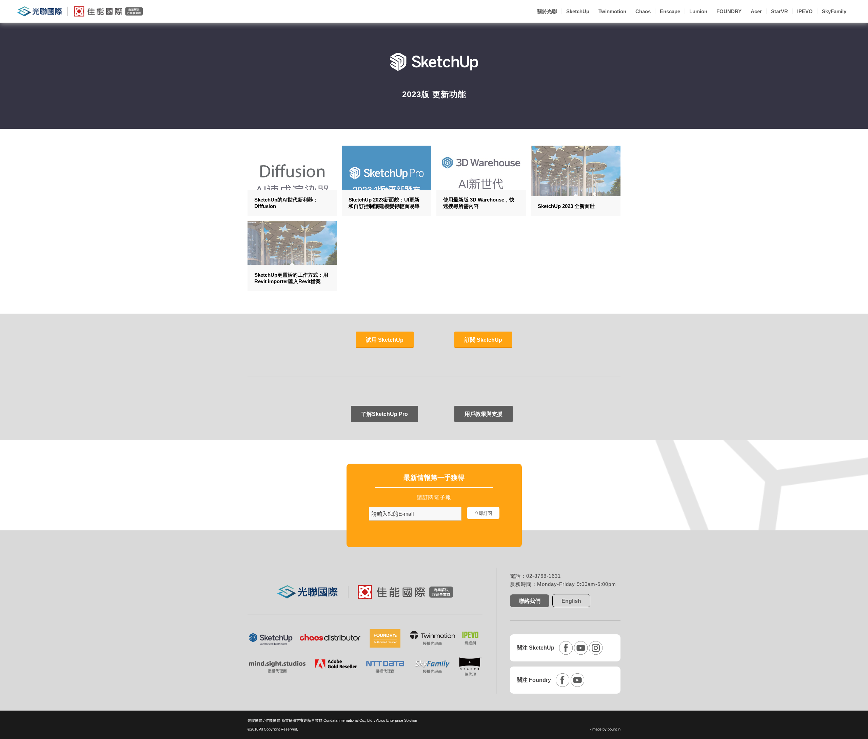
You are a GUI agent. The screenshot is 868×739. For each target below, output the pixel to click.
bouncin (614, 729)
